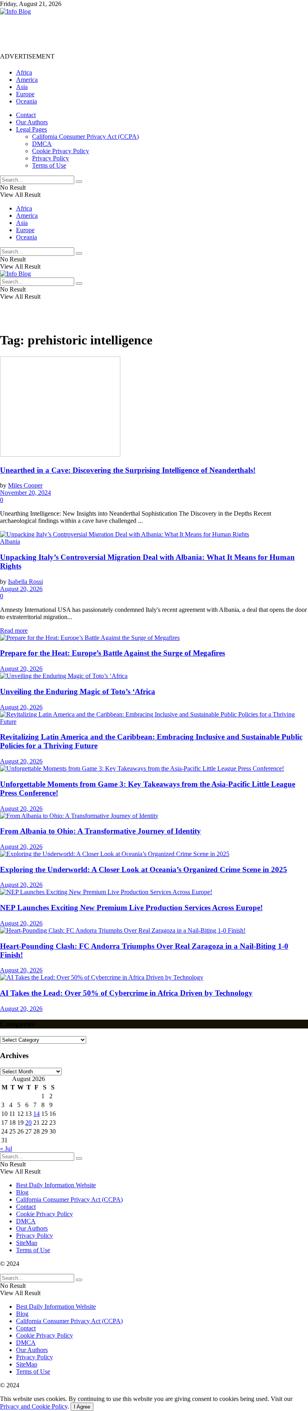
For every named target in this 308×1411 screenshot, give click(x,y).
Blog (22, 1192)
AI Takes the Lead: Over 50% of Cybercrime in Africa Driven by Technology (126, 993)
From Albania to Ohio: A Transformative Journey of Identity (100, 831)
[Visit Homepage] (15, 11)
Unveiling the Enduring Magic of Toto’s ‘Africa (77, 691)
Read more (14, 630)
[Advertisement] (146, 33)
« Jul (6, 1148)
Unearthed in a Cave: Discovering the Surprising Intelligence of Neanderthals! (127, 470)
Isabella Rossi (25, 581)
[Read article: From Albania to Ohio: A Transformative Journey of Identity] (154, 816)
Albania (10, 541)
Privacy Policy (50, 158)
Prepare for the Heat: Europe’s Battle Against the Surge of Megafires (112, 653)
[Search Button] (79, 181)
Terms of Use (49, 165)
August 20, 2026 (21, 588)
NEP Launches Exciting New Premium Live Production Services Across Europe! (131, 907)
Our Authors (32, 122)
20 (28, 1122)
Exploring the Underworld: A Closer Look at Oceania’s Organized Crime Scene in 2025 (143, 869)
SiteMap (26, 1242)
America (27, 79)
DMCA (42, 143)
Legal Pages (31, 129)
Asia (22, 86)
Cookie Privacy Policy (60, 151)
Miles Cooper (25, 485)
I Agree (82, 1407)
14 (36, 1113)
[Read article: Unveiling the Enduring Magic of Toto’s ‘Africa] (154, 676)
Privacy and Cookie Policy (33, 1406)
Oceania (26, 101)
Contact (26, 114)
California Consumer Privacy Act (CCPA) (85, 136)
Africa (24, 72)
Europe (25, 94)
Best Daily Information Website (56, 1185)
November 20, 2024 (25, 492)
